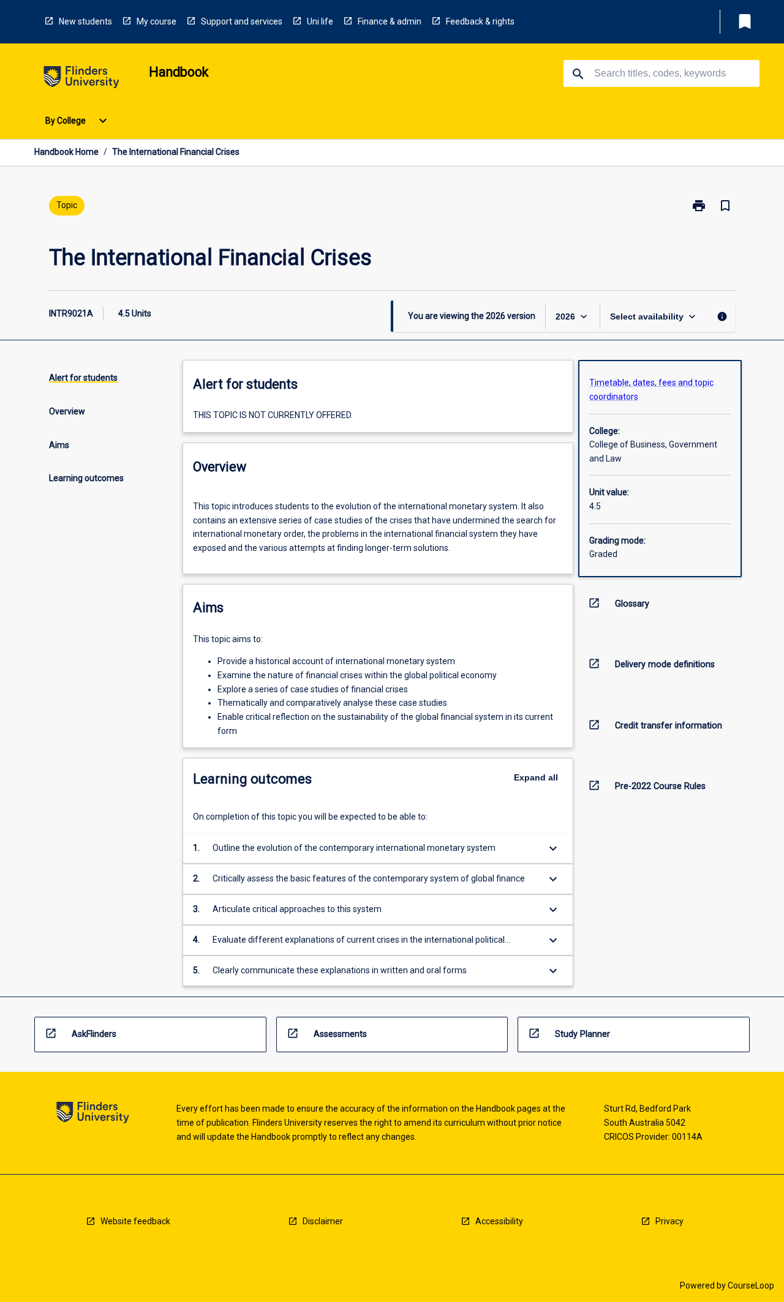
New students (85, 21)
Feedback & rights (480, 21)
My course (156, 21)
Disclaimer (323, 1221)
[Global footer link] (92, 1114)
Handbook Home (66, 152)
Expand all (536, 777)
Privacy (669, 1221)
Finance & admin (389, 21)
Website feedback (135, 1221)
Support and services (241, 21)
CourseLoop (751, 1285)
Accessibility (499, 1221)
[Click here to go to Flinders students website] (81, 79)
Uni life (320, 21)
